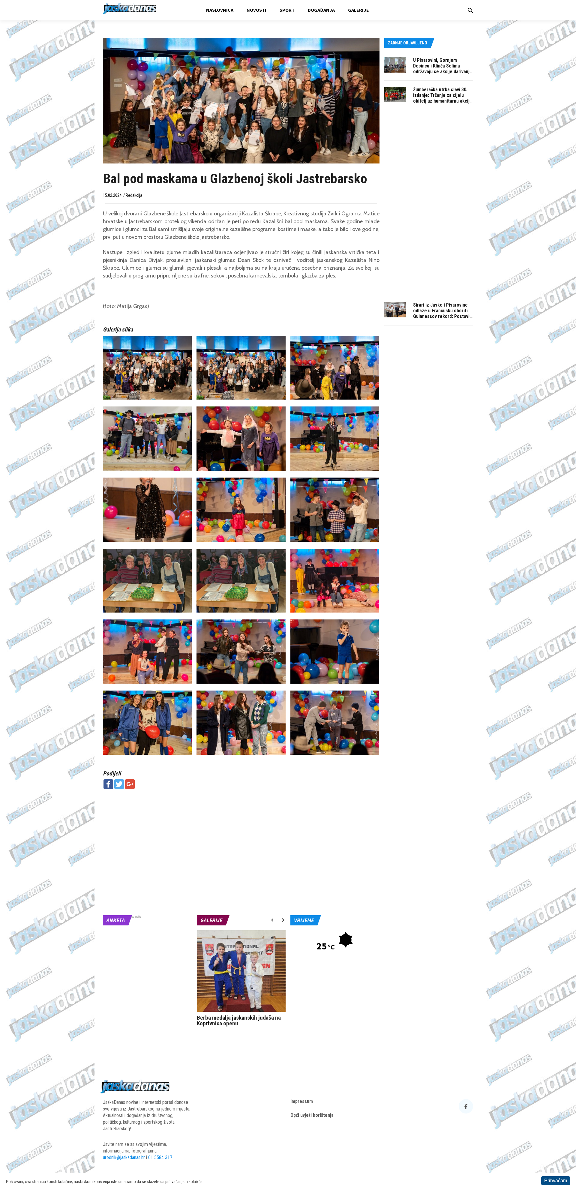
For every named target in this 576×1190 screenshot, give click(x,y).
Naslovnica (219, 10)
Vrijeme (304, 920)
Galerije (358, 10)
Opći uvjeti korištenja (312, 1115)
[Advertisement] (241, 837)
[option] (241, 980)
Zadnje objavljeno (407, 42)
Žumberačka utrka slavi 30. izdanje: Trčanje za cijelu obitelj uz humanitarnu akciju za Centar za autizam (442, 98)
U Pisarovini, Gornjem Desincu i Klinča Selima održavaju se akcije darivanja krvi (442, 68)
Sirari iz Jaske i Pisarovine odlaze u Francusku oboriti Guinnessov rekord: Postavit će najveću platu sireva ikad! (442, 313)
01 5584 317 (160, 1157)
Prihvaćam (555, 1180)
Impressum (301, 1101)
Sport (287, 10)
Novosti (256, 10)
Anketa (115, 920)
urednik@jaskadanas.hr (124, 1157)
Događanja (321, 10)
